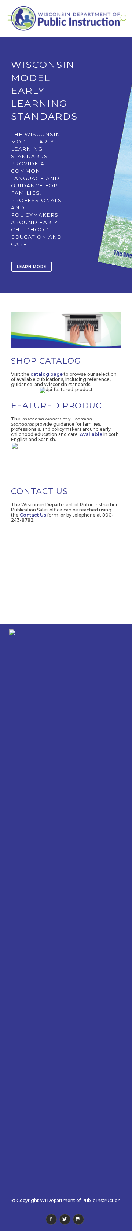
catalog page (46, 374)
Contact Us (33, 515)
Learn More (31, 266)
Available (91, 434)
